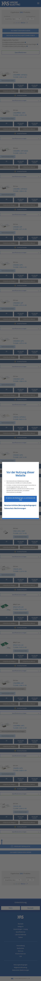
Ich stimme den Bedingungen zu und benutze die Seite (20, 499)
